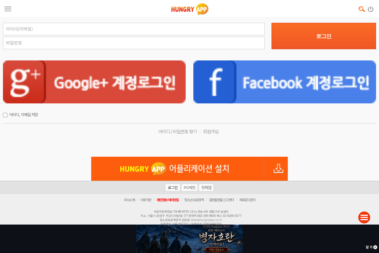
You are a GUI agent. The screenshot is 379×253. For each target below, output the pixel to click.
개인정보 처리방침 (168, 200)
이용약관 (145, 200)
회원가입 (211, 131)
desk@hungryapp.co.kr (206, 220)
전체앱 (206, 187)
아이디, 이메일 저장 (23, 114)
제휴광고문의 (247, 200)
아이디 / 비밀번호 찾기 (177, 131)
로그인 (323, 36)
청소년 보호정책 (193, 200)
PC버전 (189, 187)
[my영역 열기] (8, 8)
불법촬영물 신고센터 (221, 200)
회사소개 (129, 200)
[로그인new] (371, 7)
